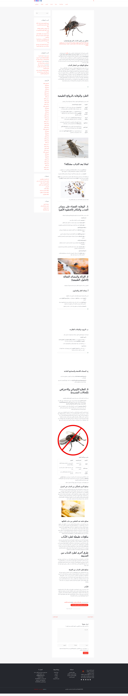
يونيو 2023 (47, 155)
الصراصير (47, 186)
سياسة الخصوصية (56, 678)
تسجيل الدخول (46, 204)
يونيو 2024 (47, 133)
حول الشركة (61, 4)
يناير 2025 (47, 119)
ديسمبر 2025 (46, 98)
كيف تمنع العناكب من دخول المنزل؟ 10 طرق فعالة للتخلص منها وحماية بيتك (42, 41)
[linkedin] (36, 1)
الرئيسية (66, 4)
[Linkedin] (85, 679)
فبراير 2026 (47, 94)
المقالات (42, 4)
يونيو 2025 (47, 110)
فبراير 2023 (47, 163)
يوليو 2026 (47, 85)
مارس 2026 (46, 93)
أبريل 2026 (47, 91)
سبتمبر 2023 (46, 150)
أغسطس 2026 (46, 83)
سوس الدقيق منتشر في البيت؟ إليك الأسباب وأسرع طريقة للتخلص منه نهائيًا (42, 25)
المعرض (47, 4)
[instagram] (83, 679)
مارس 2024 (46, 138)
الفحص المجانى (72, 677)
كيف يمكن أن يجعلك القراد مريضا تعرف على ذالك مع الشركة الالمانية (43, 66)
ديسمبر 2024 (46, 121)
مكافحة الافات (78, 43)
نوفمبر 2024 (46, 123)
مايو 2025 (47, 112)
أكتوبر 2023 (47, 148)
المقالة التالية (55, 616)
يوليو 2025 (47, 108)
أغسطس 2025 (46, 106)
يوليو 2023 (47, 154)
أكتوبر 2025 (47, 102)
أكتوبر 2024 (47, 125)
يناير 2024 (47, 142)
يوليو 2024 (47, 131)
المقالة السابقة (91, 616)
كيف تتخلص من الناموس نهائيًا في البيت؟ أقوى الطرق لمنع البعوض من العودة (42, 30)
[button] (93, 0)
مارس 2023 (46, 161)
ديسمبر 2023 (46, 144)
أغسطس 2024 (46, 129)
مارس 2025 (46, 115)
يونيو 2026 (47, 87)
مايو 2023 (47, 157)
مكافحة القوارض (46, 194)
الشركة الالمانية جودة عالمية (44, 184)
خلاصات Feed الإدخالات (44, 206)
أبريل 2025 (47, 114)
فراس (48, 55)
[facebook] (90, 679)
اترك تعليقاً (86, 42)
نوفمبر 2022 (46, 169)
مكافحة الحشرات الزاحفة (44, 190)
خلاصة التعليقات (46, 207)
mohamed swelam (45, 57)
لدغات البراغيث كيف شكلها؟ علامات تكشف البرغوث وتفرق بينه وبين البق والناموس (42, 35)
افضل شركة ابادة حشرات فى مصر (68, 42)
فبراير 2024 (47, 140)
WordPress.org (46, 209)
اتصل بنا (51, 4)
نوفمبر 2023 (46, 146)
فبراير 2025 (47, 117)
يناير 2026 (47, 96)
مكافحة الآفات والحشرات (77, 602)
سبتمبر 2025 (46, 104)
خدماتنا (56, 4)
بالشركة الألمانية (67, 602)
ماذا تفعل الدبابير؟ (41, 55)
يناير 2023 (47, 165)
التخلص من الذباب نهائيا (45, 182)
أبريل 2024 (47, 136)
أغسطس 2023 (46, 152)
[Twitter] (39, 1)
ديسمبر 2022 (46, 167)
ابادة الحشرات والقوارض (79, 42)
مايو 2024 (47, 134)
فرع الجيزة (36, 4)
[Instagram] (38, 1)
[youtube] (34, 1)
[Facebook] (41, 1)
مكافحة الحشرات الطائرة (71, 43)
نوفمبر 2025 (46, 100)
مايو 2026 (47, 89)
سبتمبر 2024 (46, 127)
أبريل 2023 (47, 159)
